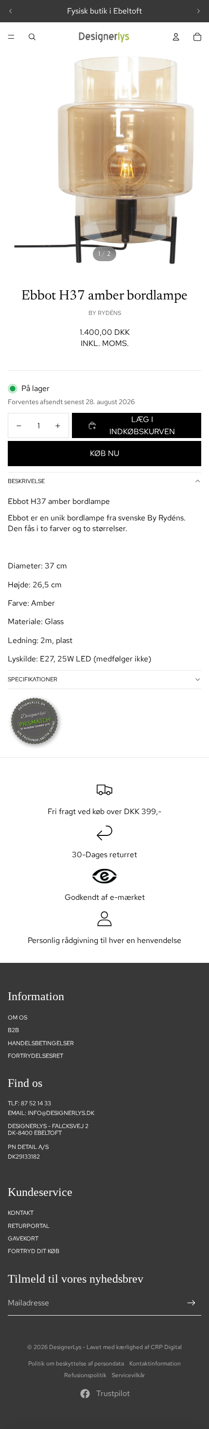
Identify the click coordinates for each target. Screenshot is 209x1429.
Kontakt (21, 1213)
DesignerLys (65, 1347)
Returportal (29, 1226)
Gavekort (23, 1238)
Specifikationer (32, 679)
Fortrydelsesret (35, 1056)
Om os (17, 1017)
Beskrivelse (26, 481)
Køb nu (104, 453)
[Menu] (11, 37)
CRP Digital (166, 1347)
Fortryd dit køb (33, 1251)
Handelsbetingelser (41, 1043)
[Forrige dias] (10, 11)
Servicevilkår (128, 1375)
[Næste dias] (198, 11)
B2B (13, 1030)
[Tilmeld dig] (191, 1303)
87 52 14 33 (36, 1103)
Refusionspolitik (85, 1375)
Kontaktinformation (155, 1363)
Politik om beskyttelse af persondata (76, 1363)
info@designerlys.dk (61, 1113)
